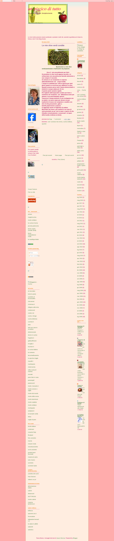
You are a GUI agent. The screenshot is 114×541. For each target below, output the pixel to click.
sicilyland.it (31, 411)
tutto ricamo (31, 460)
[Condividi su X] (67, 119)
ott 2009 (79, 276)
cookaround (31, 310)
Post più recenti (47, 155)
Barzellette (80, 78)
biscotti (79, 81)
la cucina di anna (33, 223)
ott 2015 (79, 215)
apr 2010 (79, 258)
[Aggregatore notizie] (30, 277)
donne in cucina (32, 335)
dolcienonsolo (32, 332)
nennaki (30, 374)
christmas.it (31, 304)
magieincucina (32, 217)
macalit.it (30, 361)
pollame (79, 161)
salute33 (30, 527)
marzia (30, 441)
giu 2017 (79, 203)
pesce (79, 143)
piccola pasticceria (33, 226)
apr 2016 (79, 212)
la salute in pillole (33, 524)
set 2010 (79, 244)
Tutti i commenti (34, 256)
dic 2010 (79, 235)
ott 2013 (79, 217)
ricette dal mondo (33, 393)
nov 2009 (80, 273)
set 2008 (79, 313)
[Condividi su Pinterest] (69, 119)
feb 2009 (79, 299)
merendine (80, 128)
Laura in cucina (80, 386)
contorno (79, 87)
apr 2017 (79, 206)
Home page (58, 155)
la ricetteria (31, 352)
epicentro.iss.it (32, 513)
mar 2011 (80, 229)
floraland (30, 435)
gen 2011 (80, 232)
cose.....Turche (81, 90)
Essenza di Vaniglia (80, 326)
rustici (79, 182)
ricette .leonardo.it (33, 386)
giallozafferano (32, 341)
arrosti (79, 75)
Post (31, 252)
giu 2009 (79, 287)
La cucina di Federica (80, 362)
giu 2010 (79, 252)
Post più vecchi (69, 155)
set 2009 (79, 279)
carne (78, 84)
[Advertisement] (58, 139)
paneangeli (31, 380)
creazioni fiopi (32, 432)
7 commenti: (57, 119)
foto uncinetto (32, 438)
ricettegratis (31, 408)
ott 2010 (79, 241)
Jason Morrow (61, 538)
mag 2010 (80, 255)
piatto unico (80, 150)
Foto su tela (31, 192)
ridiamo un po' (32, 479)
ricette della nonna (33, 396)
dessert (79, 103)
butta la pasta (32, 294)
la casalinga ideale (33, 239)
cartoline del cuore (33, 473)
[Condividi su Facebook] (68, 119)
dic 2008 (79, 305)
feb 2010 (79, 264)
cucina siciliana (67, 121)
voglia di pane (32, 419)
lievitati (79, 118)
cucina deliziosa (32, 319)
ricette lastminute (33, 399)
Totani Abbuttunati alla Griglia (80, 406)
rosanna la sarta (32, 457)
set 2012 (79, 220)
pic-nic (79, 155)
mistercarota (31, 367)
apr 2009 (79, 293)
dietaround (31, 493)
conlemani (31, 429)
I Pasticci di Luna (81, 340)
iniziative (79, 115)
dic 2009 (79, 270)
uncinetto (30, 463)
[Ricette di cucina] (32, 202)
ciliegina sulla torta (33, 307)
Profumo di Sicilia (80, 403)
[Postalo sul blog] (66, 119)
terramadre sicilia (33, 414)
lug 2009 (79, 284)
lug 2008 (79, 316)
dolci (29, 324)
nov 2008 (80, 308)
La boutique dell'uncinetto (81, 62)
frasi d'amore (32, 476)
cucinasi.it (31, 321)
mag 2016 (80, 209)
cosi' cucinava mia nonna (55, 121)
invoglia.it (30, 343)
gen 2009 (80, 302)
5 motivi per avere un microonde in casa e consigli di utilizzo (81, 349)
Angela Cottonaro (31, 112)
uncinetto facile (32, 465)
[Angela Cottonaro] (32, 120)
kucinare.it (31, 346)
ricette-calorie (32, 499)
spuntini (44, 124)
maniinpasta (31, 364)
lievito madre (81, 121)
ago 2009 (80, 281)
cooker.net (31, 313)
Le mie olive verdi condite (53, 45)
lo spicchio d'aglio (33, 358)
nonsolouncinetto (33, 446)
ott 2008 (79, 311)
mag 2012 (80, 223)
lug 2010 (79, 249)
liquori (79, 125)
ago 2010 (80, 247)
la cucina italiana (33, 349)
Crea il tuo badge (30, 122)
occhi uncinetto (32, 449)
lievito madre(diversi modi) (32, 235)
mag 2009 (80, 290)
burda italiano (32, 426)
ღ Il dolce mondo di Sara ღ (80, 416)
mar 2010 (80, 261)
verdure (79, 190)
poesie (79, 158)
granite (79, 112)
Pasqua (79, 140)
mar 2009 (80, 296)
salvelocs (30, 529)
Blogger (75, 538)
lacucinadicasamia (33, 355)
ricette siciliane (32, 220)
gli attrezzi (80, 109)
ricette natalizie (32, 402)
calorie (30, 490)
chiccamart (31, 301)
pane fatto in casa (33, 377)
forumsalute (31, 516)
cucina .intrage (32, 316)
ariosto (30, 214)
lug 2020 (79, 197)
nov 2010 (80, 238)
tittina (29, 416)
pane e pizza (81, 136)
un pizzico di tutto (44, 8)
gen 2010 (80, 267)
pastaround (31, 383)
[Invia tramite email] (64, 119)
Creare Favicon (32, 189)
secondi (79, 185)
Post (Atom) (61, 159)
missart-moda (32, 444)
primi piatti (80, 170)
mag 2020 (80, 200)
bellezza (30, 510)
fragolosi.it (31, 338)
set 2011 (79, 226)
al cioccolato (31, 291)
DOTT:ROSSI (32, 496)
